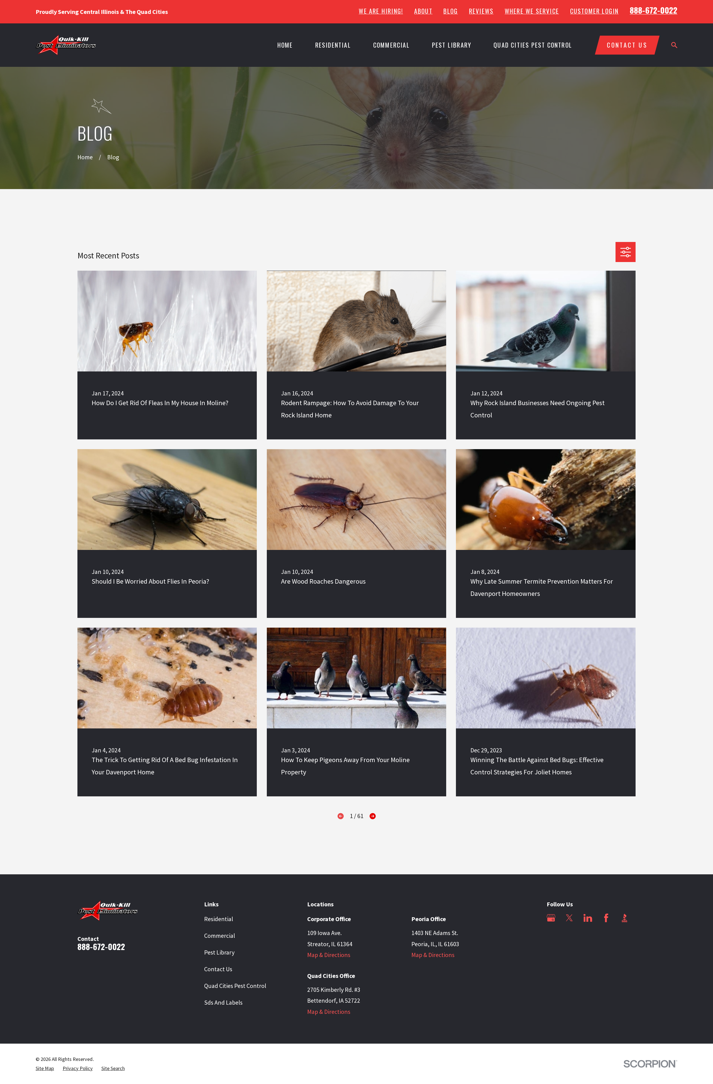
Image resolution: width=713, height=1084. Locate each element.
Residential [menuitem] (333, 44)
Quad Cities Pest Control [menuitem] (533, 44)
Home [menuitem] (285, 44)
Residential (218, 919)
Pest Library (219, 952)
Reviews (481, 11)
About (423, 11)
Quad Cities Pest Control (235, 986)
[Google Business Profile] (551, 918)
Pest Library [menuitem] (451, 44)
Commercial (219, 935)
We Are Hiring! (381, 11)
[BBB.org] (624, 918)
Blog (450, 11)
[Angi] (551, 936)
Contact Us (218, 969)
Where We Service (532, 11)
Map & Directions (328, 955)
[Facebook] (606, 918)
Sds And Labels (223, 1002)
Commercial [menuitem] (391, 44)
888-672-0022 (653, 10)
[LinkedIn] (587, 918)
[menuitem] (45, 1068)
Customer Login (594, 11)
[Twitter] (569, 918)
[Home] (66, 45)
